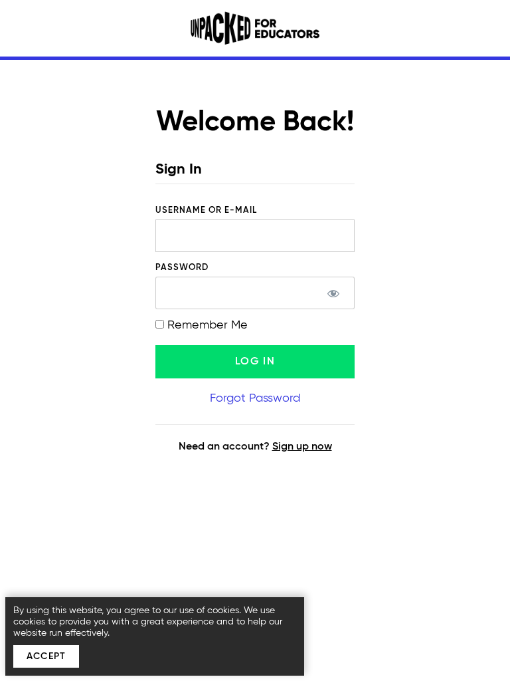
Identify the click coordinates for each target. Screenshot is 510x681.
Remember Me (206, 325)
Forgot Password (255, 398)
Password (182, 267)
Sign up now (302, 447)
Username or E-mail (206, 210)
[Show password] (333, 293)
